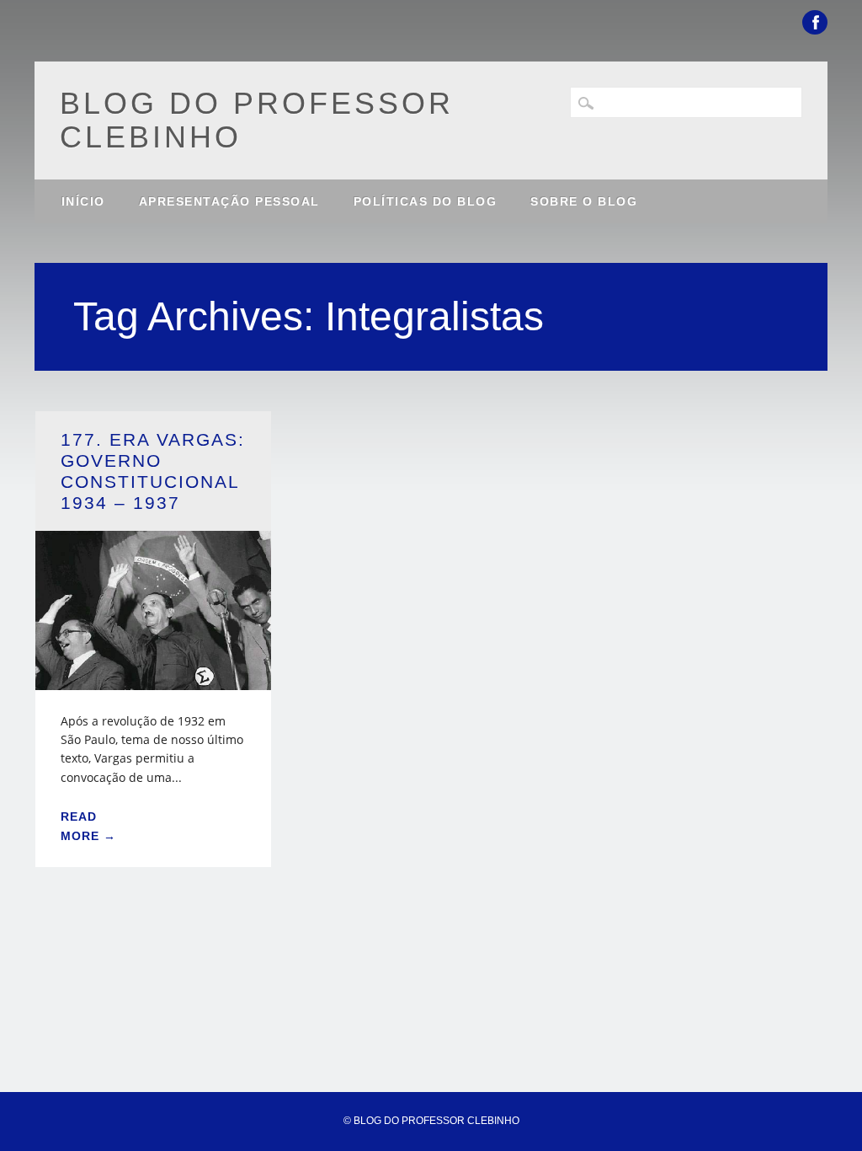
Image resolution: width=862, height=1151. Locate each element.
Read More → (88, 826)
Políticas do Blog (426, 201)
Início (83, 201)
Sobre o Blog (583, 201)
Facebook (814, 22)
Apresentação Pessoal (229, 201)
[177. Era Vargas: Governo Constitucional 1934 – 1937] (153, 680)
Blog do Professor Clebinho (257, 120)
